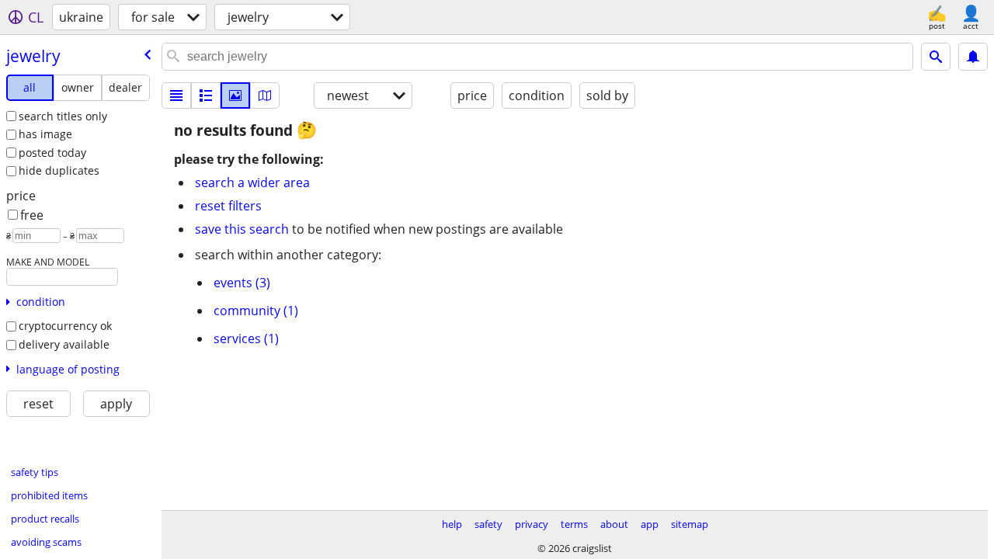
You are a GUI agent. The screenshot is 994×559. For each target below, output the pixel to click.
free (31, 215)
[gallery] (235, 95)
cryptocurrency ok (65, 325)
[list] (176, 95)
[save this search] (973, 57)
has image (45, 134)
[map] (265, 95)
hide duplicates (59, 170)
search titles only (63, 116)
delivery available (64, 344)
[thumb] (206, 95)
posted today (52, 152)
